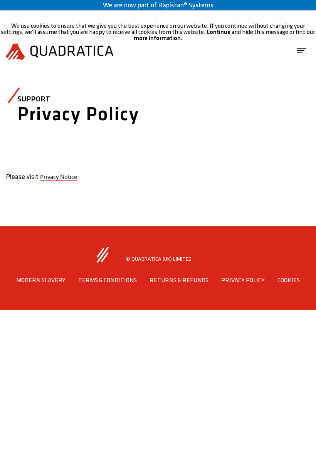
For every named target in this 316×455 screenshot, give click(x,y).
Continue (218, 32)
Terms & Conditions (107, 280)
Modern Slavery (41, 280)
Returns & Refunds (179, 280)
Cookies (288, 280)
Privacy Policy (243, 280)
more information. (158, 38)
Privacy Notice (58, 176)
